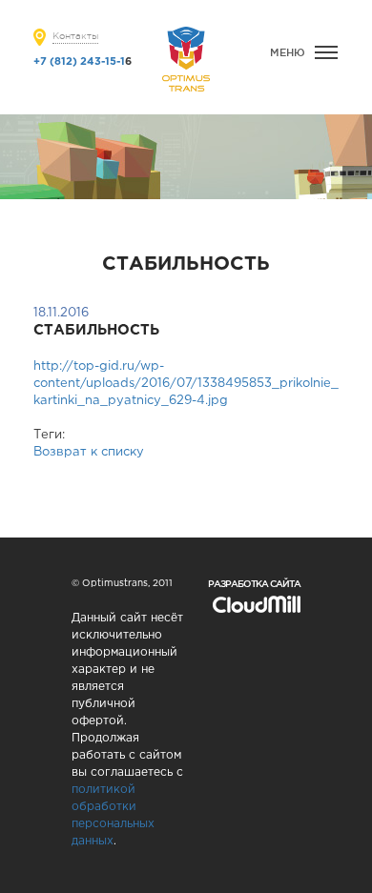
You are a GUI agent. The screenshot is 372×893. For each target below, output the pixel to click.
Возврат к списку (88, 452)
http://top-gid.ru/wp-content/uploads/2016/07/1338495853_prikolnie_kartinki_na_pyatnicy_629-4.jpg (186, 383)
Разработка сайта (254, 583)
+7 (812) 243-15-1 (79, 62)
